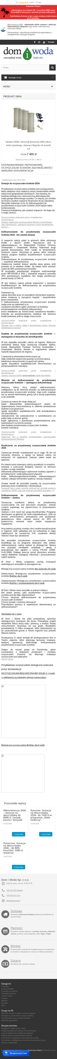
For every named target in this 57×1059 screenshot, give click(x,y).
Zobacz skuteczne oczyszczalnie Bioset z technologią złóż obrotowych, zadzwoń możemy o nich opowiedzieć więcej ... (27, 224)
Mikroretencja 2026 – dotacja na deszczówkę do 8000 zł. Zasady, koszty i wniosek (14, 815)
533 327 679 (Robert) (15, 890)
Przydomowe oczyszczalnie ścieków (15, 1018)
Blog (3, 1005)
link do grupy (7, 659)
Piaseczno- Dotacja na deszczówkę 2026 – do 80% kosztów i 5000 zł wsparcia (14, 848)
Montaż (16, 946)
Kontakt (51, 42)
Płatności (17, 928)
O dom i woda (6, 996)
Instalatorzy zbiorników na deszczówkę (17, 1015)
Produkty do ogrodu (9, 991)
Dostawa (16, 911)
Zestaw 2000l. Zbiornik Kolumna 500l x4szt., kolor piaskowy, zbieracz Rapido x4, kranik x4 (28, 145)
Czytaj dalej (18, 834)
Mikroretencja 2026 (15, 25)
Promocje (5, 986)
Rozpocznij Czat (18, 1053)
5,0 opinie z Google (28, 2)
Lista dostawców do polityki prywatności (17, 1033)
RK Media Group (49, 1050)
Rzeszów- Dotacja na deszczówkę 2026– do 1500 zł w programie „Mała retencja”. (41, 815)
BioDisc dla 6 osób (18, 576)
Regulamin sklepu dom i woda (13, 1028)
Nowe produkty (7, 989)
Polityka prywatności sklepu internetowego (18, 1030)
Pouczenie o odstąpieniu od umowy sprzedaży (20, 1038)
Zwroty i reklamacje (9, 1042)
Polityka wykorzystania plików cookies (16, 1035)
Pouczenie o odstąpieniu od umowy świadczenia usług (23, 1040)
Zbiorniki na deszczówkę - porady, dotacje (18, 1013)
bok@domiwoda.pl (13, 901)
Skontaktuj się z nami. (11, 614)
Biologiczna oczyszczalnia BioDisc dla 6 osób (23, 745)
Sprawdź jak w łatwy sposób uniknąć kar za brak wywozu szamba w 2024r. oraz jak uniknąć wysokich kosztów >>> (28, 489)
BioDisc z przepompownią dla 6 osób (27, 583)
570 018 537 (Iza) (13, 896)
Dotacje (16, 960)
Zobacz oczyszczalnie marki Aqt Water (25, 375)
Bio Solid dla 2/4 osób (45, 569)
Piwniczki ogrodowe (9, 1020)
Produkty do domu (8, 993)
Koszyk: (15, 77)
